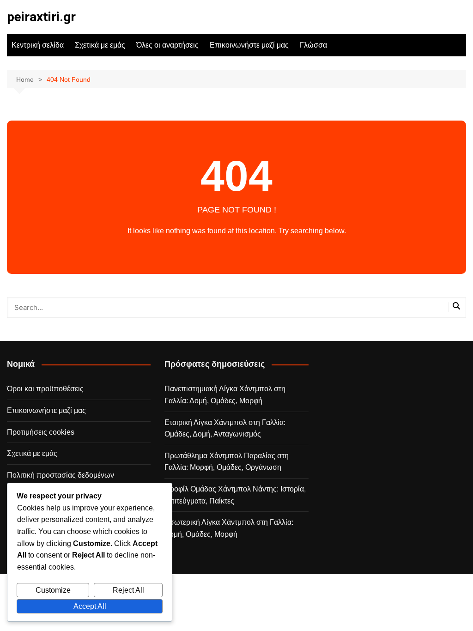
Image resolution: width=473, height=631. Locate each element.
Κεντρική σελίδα (38, 45)
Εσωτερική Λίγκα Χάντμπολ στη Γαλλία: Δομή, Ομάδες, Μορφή (228, 528)
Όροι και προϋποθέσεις (45, 389)
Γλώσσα (313, 45)
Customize (53, 590)
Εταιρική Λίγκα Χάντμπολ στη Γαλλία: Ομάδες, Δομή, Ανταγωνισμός (224, 428)
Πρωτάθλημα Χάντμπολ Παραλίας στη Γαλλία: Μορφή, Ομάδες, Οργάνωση (226, 462)
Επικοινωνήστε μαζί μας (249, 45)
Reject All (128, 590)
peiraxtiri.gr (41, 16)
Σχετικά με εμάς (100, 45)
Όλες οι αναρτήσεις (167, 45)
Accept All (89, 606)
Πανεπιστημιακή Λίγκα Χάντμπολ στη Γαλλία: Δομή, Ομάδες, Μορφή (224, 395)
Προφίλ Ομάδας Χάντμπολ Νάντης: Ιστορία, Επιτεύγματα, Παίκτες (235, 495)
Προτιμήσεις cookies (40, 432)
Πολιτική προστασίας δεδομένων (60, 475)
